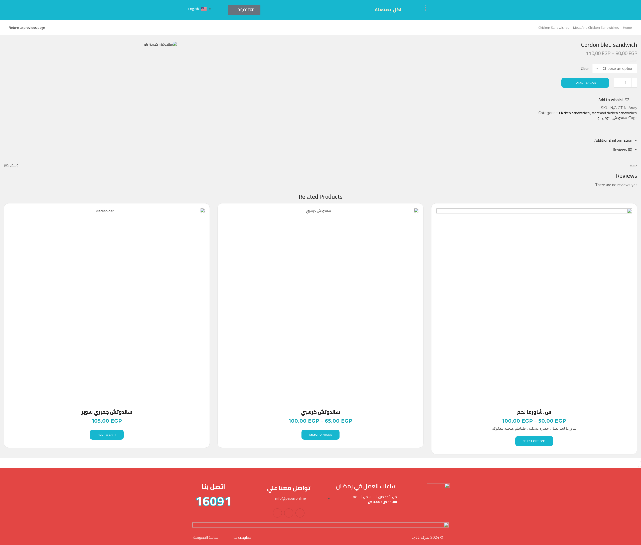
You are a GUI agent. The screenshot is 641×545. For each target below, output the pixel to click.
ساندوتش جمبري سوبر (106, 412)
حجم (633, 61)
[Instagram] (277, 512)
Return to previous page (27, 27)
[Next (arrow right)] (638, 466)
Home (627, 27)
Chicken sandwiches (553, 27)
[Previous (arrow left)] (640, 466)
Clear (585, 68)
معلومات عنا (242, 537)
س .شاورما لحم (534, 412)
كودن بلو (603, 118)
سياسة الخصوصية (205, 537)
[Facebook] (299, 512)
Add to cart (587, 83)
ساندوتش (620, 118)
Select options (320, 434)
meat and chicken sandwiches (596, 27)
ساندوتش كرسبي (320, 412)
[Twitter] (288, 512)
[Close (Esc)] (640, 461)
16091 (213, 501)
